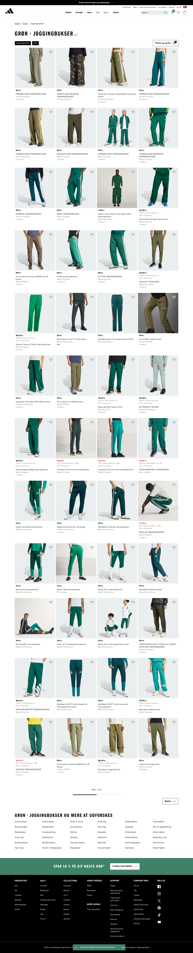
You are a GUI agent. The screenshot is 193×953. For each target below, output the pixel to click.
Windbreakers (48, 843)
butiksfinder (126, 7)
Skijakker (102, 832)
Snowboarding (49, 832)
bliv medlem (162, 7)
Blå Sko (73, 832)
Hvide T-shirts (76, 822)
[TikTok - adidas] (167, 915)
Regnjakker (75, 848)
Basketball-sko (160, 837)
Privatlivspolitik (90, 947)
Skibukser (102, 837)
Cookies (80, 947)
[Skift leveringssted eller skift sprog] (185, 7)
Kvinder (79, 13)
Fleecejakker (159, 822)
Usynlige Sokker (77, 843)
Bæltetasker (20, 832)
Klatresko (129, 848)
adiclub (171, 7)
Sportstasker (48, 822)
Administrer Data (68, 947)
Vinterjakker (130, 832)
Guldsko (73, 837)
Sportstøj (102, 827)
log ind (178, 7)
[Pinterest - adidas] (167, 908)
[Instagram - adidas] (167, 894)
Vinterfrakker (21, 822)
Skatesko (129, 827)
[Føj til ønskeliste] (51, 52)
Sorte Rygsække (132, 843)
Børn (89, 13)
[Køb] (9, 11)
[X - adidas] (167, 901)
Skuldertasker (104, 848)
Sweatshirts (47, 837)
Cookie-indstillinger (52, 947)
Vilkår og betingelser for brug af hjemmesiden (116, 947)
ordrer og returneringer (147, 7)
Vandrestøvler (131, 837)
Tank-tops (19, 848)
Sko (98, 13)
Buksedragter (21, 827)
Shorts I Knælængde (51, 848)
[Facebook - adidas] (167, 887)
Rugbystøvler (131, 822)
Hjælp (135, 7)
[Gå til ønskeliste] (178, 12)
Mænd (68, 13)
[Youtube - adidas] (167, 922)
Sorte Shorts (158, 843)
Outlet (116, 13)
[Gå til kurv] (184, 12)
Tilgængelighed (143, 947)
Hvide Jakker (159, 832)
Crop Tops (19, 837)
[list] (84, 43)
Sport (106, 13)
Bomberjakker (21, 843)
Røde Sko (102, 843)
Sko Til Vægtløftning (162, 827)
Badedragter (48, 827)
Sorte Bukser (76, 827)
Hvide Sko (102, 822)
